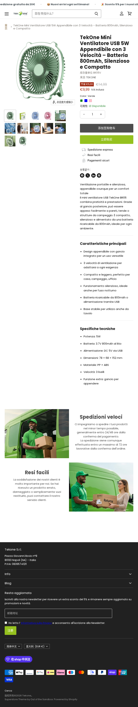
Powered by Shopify (65, 699)
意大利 (35, 646)
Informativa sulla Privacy (36, 623)
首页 (6, 27)
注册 (10, 630)
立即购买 (106, 139)
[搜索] (96, 14)
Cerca (8, 690)
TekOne (91, 77)
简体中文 (12, 646)
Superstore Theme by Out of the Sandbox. (29, 699)
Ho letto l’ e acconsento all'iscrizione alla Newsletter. (56, 623)
